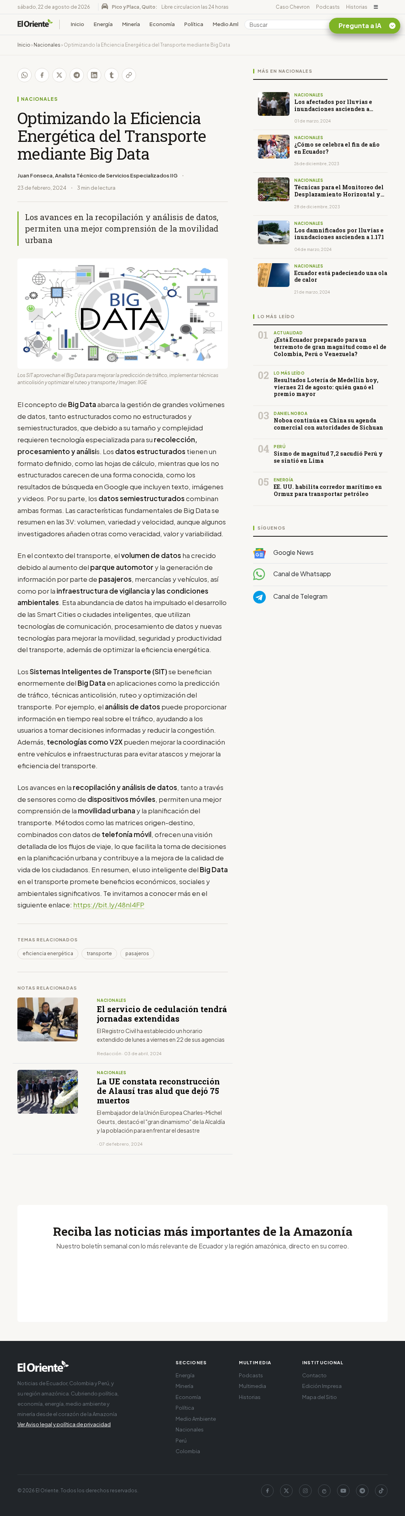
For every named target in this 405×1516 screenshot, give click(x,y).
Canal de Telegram (299, 596)
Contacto (314, 1375)
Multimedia (252, 1386)
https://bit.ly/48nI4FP (108, 904)
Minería (131, 24)
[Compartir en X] (59, 75)
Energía (103, 24)
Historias (356, 7)
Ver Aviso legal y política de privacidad (64, 1424)
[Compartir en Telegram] (77, 75)
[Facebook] (267, 1490)
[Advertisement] (320, 689)
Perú (181, 1440)
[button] (376, 7)
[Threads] (324, 1490)
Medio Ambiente (233, 24)
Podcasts (328, 7)
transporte (99, 953)
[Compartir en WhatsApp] (24, 75)
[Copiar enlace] (129, 75)
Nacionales (47, 45)
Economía (162, 24)
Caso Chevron (293, 7)
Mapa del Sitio (319, 1397)
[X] (286, 1490)
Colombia (188, 1451)
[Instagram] (305, 1490)
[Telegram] (362, 1490)
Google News (293, 552)
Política (193, 24)
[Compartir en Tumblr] (111, 75)
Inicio (77, 24)
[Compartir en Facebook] (42, 75)
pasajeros (137, 953)
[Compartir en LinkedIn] (94, 75)
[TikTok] (381, 1490)
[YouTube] (343, 1490)
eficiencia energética (48, 953)
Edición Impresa (322, 1386)
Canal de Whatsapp (301, 573)
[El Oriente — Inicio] (35, 24)
